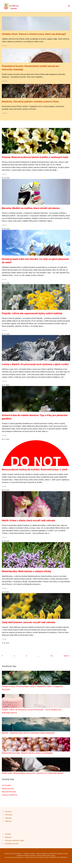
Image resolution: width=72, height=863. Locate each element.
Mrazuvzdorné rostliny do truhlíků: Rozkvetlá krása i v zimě (34, 469)
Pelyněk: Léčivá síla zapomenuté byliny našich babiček (32, 313)
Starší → (67, 656)
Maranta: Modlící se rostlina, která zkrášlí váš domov (31, 208)
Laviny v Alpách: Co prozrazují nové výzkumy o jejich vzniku (35, 364)
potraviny (4, 45)
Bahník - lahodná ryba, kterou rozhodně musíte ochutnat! (28, 733)
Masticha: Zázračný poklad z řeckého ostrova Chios (30, 101)
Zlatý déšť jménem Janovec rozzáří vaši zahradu (28, 622)
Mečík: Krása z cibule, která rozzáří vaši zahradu (28, 520)
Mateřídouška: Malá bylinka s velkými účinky (26, 571)
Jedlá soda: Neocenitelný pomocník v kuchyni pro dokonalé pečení (32, 773)
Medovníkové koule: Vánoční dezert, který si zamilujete (27, 753)
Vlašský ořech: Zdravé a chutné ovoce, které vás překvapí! (34, 34)
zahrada (4, 174)
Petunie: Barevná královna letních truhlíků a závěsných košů (35, 157)
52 (52, 656)
